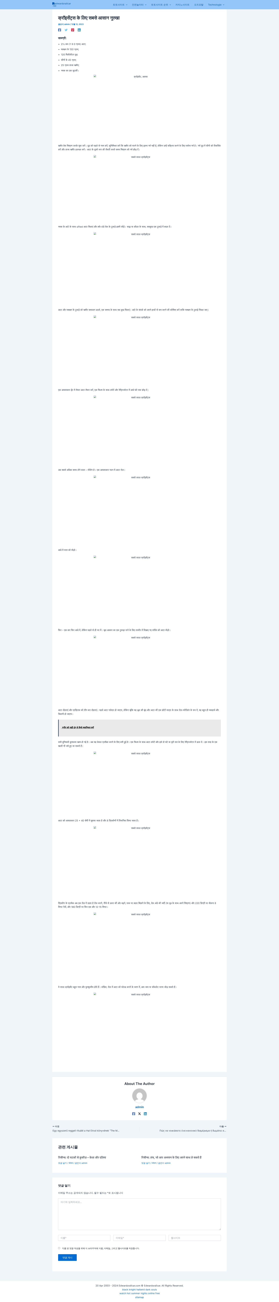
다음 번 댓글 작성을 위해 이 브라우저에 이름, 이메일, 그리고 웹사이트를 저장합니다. (101, 1248)
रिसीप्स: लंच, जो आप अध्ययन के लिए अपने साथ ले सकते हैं (171, 1157)
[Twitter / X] (139, 1113)
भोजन (71, 1163)
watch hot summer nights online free (139, 1293)
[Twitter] (66, 29)
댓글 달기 (62, 1163)
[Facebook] (59, 29)
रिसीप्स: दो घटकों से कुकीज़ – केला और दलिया (82, 1157)
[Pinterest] (72, 29)
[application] (126, 4)
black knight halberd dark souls (139, 1289)
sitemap (139, 1297)
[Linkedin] (79, 29)
